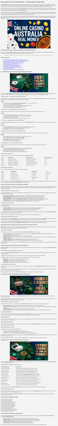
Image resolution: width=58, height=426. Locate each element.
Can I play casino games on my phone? (7, 411)
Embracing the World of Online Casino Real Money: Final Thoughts (13, 69)
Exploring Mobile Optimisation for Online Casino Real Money (12, 65)
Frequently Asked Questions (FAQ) (8, 68)
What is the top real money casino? (7, 400)
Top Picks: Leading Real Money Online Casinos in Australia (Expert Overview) (15, 59)
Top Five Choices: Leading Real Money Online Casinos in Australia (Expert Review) (16, 60)
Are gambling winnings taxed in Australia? (8, 403)
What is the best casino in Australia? (7, 399)
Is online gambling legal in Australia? (7, 401)
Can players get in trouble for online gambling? (9, 404)
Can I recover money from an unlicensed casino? (9, 402)
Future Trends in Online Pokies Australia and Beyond (11, 66)
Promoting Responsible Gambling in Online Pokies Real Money (13, 67)
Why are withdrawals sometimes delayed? (8, 406)
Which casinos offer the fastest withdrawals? (8, 405)
